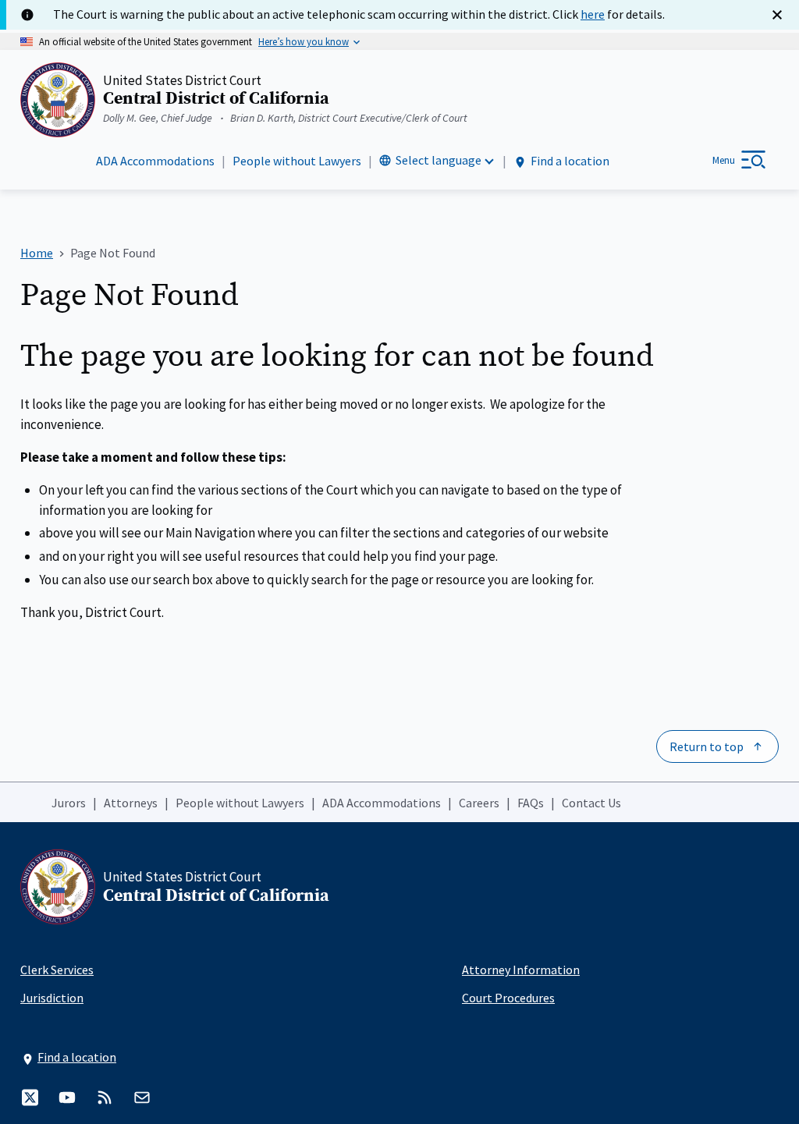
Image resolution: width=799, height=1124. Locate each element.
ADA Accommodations (155, 160)
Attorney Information (521, 969)
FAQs (530, 802)
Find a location (570, 160)
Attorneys (131, 802)
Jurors (68, 802)
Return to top (706, 746)
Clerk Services (57, 969)
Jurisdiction (51, 997)
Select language (438, 160)
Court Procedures (508, 997)
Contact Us (591, 802)
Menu (723, 160)
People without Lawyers (297, 160)
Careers (479, 802)
